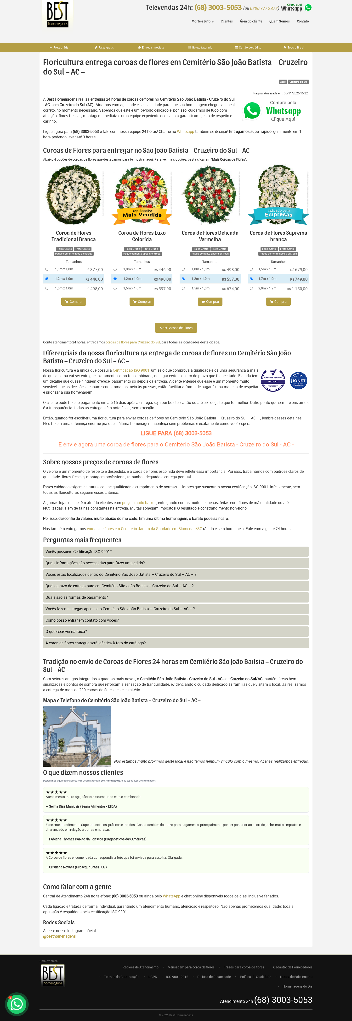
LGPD (152, 976)
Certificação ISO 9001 (131, 370)
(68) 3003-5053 (218, 7)
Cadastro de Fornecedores (292, 967)
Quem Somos (279, 21)
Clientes (227, 21)
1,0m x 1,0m (64, 269)
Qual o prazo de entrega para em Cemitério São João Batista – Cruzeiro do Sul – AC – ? (119, 585)
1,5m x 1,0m (64, 288)
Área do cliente (251, 21)
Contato (303, 21)
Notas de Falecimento (296, 976)
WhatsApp (171, 896)
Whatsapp (185, 131)
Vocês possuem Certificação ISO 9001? (78, 551)
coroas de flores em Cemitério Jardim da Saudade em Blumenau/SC (145, 528)
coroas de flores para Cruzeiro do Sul (133, 342)
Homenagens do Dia (297, 986)
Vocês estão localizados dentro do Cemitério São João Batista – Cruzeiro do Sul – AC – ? (121, 574)
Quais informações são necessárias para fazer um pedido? (95, 562)
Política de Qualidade (255, 976)
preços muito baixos (139, 502)
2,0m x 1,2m (267, 288)
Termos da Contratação (121, 976)
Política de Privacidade (214, 976)
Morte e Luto (201, 21)
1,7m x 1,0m (267, 278)
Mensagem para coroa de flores (191, 967)
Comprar (76, 301)
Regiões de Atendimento (141, 967)
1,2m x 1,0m (64, 278)
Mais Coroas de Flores (176, 328)
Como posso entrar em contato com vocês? (82, 620)
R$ (94, 269)
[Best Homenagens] (57, 19)
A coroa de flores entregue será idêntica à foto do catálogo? (95, 643)
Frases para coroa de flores (244, 967)
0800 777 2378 (264, 8)
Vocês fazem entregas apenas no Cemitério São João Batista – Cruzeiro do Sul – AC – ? (120, 608)
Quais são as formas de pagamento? (76, 597)
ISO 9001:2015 (177, 976)
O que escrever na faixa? (66, 631)
